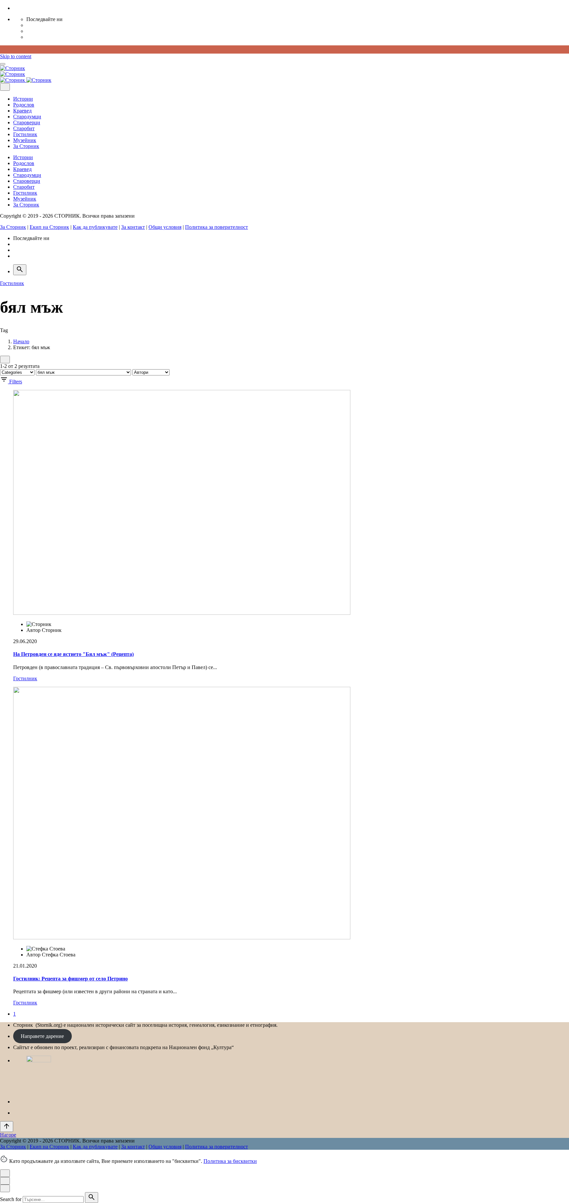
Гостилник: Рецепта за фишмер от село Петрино (70, 978)
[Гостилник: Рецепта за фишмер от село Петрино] (181, 937)
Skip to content (15, 56)
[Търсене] (19, 269)
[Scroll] (6, 1126)
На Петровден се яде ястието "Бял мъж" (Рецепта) (73, 654)
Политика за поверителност (216, 227)
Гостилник (12, 283)
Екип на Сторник (49, 227)
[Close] (5, 87)
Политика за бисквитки (230, 1161)
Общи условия (165, 227)
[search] (91, 1197)
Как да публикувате (95, 227)
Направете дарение (42, 1036)
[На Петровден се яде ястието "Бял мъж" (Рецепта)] (181, 613)
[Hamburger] (2, 64)
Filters (15, 381)
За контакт (133, 227)
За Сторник (13, 227)
